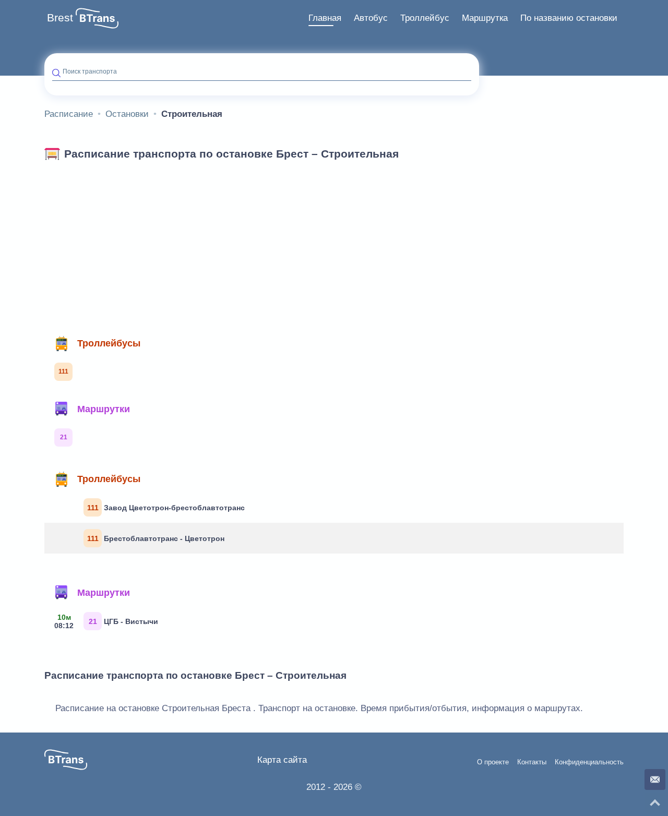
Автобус (371, 18)
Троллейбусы (108, 343)
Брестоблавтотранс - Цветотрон (156, 538)
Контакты (531, 762)
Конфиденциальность (589, 762)
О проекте (493, 762)
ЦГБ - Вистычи (106, 621)
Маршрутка (485, 18)
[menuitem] (325, 18)
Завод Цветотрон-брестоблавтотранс (166, 507)
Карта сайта (282, 760)
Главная (324, 18)
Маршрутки (103, 409)
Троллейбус (424, 18)
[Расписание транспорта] (97, 18)
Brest (60, 17)
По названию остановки (568, 18)
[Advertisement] (334, 244)
